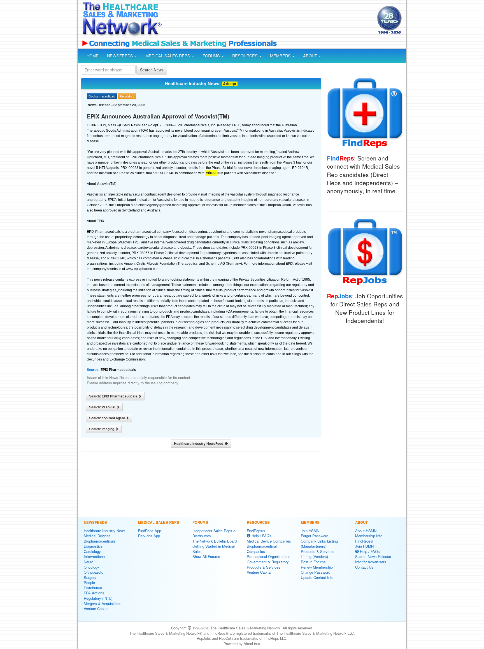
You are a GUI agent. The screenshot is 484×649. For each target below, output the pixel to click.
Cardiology (92, 551)
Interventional (95, 556)
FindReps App (149, 530)
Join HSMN (310, 530)
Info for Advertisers (370, 561)
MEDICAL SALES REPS (168, 56)
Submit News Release (373, 556)
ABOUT (310, 56)
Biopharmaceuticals (100, 541)
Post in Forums (313, 561)
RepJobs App (149, 535)
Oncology (91, 567)
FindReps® (256, 530)
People (89, 582)
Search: (113, 396)
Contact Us (364, 567)
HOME (93, 56)
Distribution (93, 587)
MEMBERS (281, 56)
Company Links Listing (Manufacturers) (319, 543)
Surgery (90, 577)
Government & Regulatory (268, 561)
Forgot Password (314, 535)
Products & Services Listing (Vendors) (317, 554)
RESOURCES (245, 56)
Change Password (315, 572)
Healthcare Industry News (104, 530)
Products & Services (263, 567)
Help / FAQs (260, 535)
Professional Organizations (268, 556)
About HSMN (365, 530)
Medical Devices (97, 535)
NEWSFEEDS (120, 56)
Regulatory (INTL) (98, 598)
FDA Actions (94, 593)
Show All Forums (206, 556)
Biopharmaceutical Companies (262, 548)
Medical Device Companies (269, 541)
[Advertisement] (269, 20)
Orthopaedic (93, 572)
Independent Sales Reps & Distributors (214, 533)
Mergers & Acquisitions (103, 603)
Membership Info (368, 535)
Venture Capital (96, 608)
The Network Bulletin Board (214, 541)
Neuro (88, 561)
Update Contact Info (317, 577)
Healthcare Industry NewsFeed (199, 443)
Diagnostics (93, 546)
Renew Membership (317, 567)
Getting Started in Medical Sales (213, 548)
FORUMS (212, 56)
